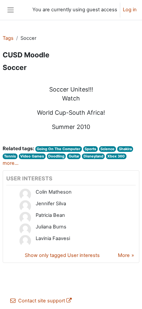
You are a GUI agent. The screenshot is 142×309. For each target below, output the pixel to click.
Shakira (125, 149)
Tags (8, 38)
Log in (130, 10)
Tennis (10, 156)
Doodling (56, 156)
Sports (90, 149)
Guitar (74, 156)
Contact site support (41, 301)
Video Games (32, 156)
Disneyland (93, 156)
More (124, 255)
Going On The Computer (58, 149)
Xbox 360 (116, 156)
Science (107, 149)
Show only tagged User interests (62, 255)
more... (10, 163)
